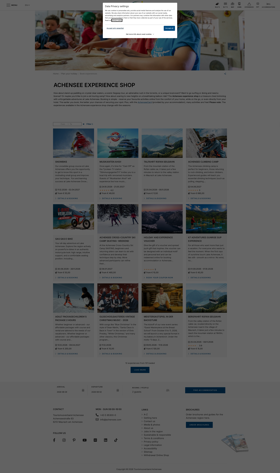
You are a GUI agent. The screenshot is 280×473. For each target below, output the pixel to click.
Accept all (169, 28)
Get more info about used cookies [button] (139, 34)
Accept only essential (115, 28)
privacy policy (117, 20)
